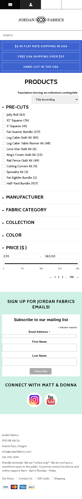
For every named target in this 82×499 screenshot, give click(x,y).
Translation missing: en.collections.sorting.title (47, 92)
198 (72, 277)
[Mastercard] (14, 487)
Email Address (39, 332)
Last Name (39, 355)
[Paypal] (31, 487)
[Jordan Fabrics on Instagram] (33, 399)
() (72, 4)
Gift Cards (43, 478)
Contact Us (25, 478)
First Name (39, 341)
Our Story (8, 478)
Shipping (59, 478)
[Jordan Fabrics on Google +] (49, 399)
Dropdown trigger (30, 4)
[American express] (23, 487)
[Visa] (5, 487)
